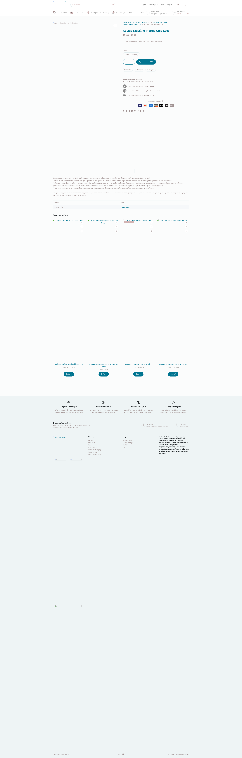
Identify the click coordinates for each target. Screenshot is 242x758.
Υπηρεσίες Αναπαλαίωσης (125, 13)
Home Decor (78, 13)
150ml (123, 207)
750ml (128, 207)
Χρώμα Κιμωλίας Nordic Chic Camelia (69, 364)
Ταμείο (125, 447)
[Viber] (135, 111)
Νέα (162, 4)
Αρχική (144, 4)
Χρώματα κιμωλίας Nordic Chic (142, 82)
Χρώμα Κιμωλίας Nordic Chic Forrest (173, 364)
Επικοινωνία (143, 13)
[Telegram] (137, 111)
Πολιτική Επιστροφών (95, 450)
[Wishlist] (181, 4)
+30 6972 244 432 (148, 86)
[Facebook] (123, 111)
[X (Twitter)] (126, 111)
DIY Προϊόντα (62, 13)
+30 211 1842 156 (183, 14)
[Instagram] (123, 754)
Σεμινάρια (91, 443)
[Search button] (113, 5)
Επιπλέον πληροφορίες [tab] (126, 171)
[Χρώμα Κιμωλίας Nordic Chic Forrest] (173, 290)
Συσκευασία (127, 50)
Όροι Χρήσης (92, 452)
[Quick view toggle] (81, 231)
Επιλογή (68, 374)
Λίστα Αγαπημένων (129, 443)
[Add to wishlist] (81, 222)
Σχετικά (90, 440)
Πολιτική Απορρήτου (95, 454)
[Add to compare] (81, 226)
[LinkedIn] (132, 111)
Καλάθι (125, 445)
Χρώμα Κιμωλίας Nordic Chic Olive (138, 364)
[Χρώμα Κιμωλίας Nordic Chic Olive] (138, 290)
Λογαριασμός (127, 440)
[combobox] (91, 5)
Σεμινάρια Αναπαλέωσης (99, 13)
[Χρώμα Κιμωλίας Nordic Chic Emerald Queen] (104, 290)
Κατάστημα (152, 4)
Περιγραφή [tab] (112, 171)
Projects (169, 4)
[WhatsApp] (140, 111)
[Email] (143, 111)
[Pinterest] (129, 111)
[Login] (178, 4)
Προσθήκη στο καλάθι (146, 62)
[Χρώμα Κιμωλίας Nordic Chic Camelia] (69, 290)
